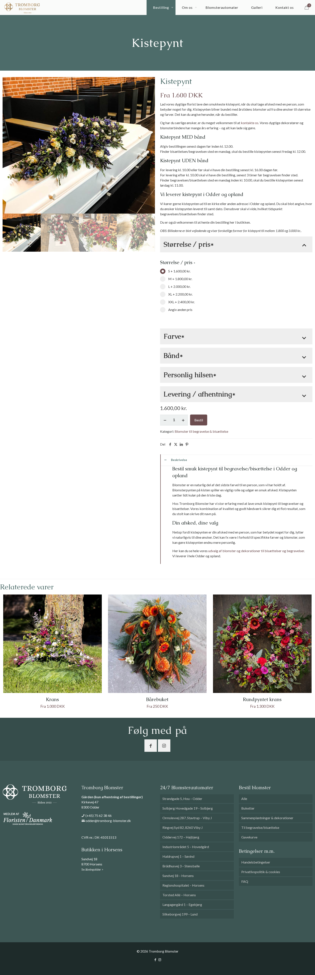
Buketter (248, 808)
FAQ (244, 881)
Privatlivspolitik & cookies (260, 872)
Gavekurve (249, 837)
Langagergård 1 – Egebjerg (182, 904)
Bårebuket (157, 699)
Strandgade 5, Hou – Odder (182, 799)
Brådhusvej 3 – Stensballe (181, 866)
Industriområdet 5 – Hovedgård (185, 847)
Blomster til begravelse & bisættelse (201, 431)
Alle (244, 799)
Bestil (198, 420)
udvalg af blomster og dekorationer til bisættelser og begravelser (256, 551)
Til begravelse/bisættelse (260, 827)
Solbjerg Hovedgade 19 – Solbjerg (187, 808)
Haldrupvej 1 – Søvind (178, 856)
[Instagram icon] (159, 960)
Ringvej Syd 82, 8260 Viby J (182, 827)
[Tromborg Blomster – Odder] (22, 7)
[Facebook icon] (155, 960)
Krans (52, 699)
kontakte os (249, 123)
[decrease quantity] (165, 420)
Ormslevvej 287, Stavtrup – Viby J (187, 818)
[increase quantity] (183, 420)
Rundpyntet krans (262, 699)
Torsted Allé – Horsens (179, 895)
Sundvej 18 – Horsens (178, 876)
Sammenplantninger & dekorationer (267, 818)
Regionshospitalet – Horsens (183, 885)
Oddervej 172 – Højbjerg (180, 837)
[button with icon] (150, 745)
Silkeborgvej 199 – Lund (180, 914)
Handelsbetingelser (255, 862)
